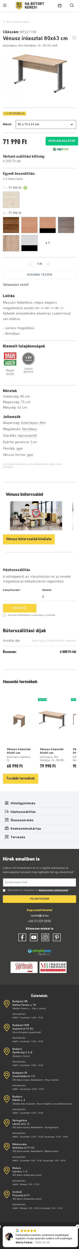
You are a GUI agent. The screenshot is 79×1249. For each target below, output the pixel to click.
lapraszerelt (27, 436)
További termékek (20, 779)
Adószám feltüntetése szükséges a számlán (31, 615)
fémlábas (29, 429)
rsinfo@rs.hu (40, 915)
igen (19, 449)
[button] (77, 1226)
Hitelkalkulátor (62, 141)
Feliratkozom (39, 899)
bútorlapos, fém (33, 423)
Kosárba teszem (39, 275)
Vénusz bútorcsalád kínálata (28, 539)
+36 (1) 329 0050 (39, 921)
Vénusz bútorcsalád (17, 22)
